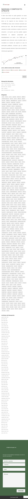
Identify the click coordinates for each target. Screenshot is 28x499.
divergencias (21, 148)
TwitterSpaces (15, 280)
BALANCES (12, 113)
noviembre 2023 (4, 374)
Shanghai (22, 253)
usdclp (4, 290)
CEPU (22, 135)
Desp (21, 147)
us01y (9, 286)
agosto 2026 (3, 317)
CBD (17, 134)
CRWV (20, 143)
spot (7, 264)
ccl (21, 134)
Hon (7, 191)
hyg (13, 193)
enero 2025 (3, 350)
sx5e (12, 267)
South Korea (5, 262)
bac (3, 113)
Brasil (4, 126)
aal (10, 96)
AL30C (8, 102)
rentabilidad (14, 245)
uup (23, 295)
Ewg (22, 169)
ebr (12, 154)
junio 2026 (3, 320)
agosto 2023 (3, 379)
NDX (4, 223)
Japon (4, 202)
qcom (23, 241)
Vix (17, 299)
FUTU (17, 178)
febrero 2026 (3, 327)
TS (12, 279)
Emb (17, 158)
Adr (3, 100)
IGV (18, 195)
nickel (21, 223)
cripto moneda (6, 143)
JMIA (15, 202)
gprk (9, 188)
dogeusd (12, 150)
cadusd (9, 132)
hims (17, 189)
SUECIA (20, 266)
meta (9, 215)
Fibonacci (5, 174)
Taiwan (4, 269)
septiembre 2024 (4, 356)
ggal (17, 184)
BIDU (3, 121)
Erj (20, 161)
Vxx (7, 303)
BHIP (17, 119)
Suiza (4, 267)
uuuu (3, 297)
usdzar (14, 295)
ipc (12, 199)
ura (15, 284)
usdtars (15, 294)
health (12, 189)
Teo (19, 273)
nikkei (9, 225)
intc (3, 199)
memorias (16, 214)
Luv (7, 210)
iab (21, 193)
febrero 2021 (3, 431)
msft (24, 219)
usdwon (9, 295)
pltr (12, 240)
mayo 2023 (3, 384)
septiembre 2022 (4, 398)
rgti (3, 247)
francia (18, 176)
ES (23, 161)
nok (22, 225)
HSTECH (4, 193)
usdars (4, 288)
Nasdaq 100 (13, 221)
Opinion (17, 230)
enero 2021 (3, 433)
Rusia (22, 249)
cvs (17, 145)
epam (7, 161)
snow (19, 258)
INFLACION (15, 197)
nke (17, 225)
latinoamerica (13, 206)
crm (12, 143)
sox (10, 262)
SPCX (3, 264)
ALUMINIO (15, 104)
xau (11, 305)
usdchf (21, 288)
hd (8, 189)
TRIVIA (8, 279)
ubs (16, 282)
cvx (21, 145)
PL (3, 240)
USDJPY (4, 292)
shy (14, 254)
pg (24, 238)
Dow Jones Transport (17, 152)
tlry (17, 275)
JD (8, 202)
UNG (3, 284)
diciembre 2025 (4, 331)
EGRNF (13, 158)
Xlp (3, 307)
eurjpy (18, 167)
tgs (9, 275)
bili (8, 121)
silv (10, 256)
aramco (12, 108)
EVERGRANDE (17, 169)
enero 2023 (3, 391)
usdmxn (15, 292)
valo (14, 297)
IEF (11, 195)
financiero (12, 174)
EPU (12, 161)
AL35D (18, 102)
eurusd (10, 169)
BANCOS (4, 115)
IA (17, 193)
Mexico (4, 217)
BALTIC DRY (18, 113)
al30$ (3, 102)
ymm (20, 308)
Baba (24, 111)
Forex (13, 176)
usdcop (14, 290)
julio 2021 (3, 422)
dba (11, 147)
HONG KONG (13, 191)
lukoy (3, 210)
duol (3, 154)
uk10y (24, 282)
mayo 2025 (3, 343)
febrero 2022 (3, 410)
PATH (24, 234)
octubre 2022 (3, 396)
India (3, 197)
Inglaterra (22, 197)
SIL (3, 256)
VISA (8, 299)
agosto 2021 (3, 420)
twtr (21, 280)
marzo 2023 (3, 388)
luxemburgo (13, 210)
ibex (3, 195)
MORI (3, 219)
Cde (3, 135)
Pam (15, 234)
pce (11, 236)
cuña (13, 145)
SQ (22, 264)
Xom (11, 307)
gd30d (14, 182)
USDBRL (15, 288)
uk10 (19, 282)
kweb (4, 206)
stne (15, 266)
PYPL (18, 241)
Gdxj (12, 184)
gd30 (9, 182)
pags (24, 232)
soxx (14, 262)
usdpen (20, 292)
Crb (11, 141)
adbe (19, 98)
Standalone (9, 266)
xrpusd (4, 308)
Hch (3, 189)
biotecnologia (18, 121)
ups (11, 284)
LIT (10, 208)
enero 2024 (3, 370)
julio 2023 (3, 381)
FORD (8, 176)
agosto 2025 (3, 337)
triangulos (21, 277)
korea (19, 204)
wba (19, 303)
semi (7, 253)
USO (19, 295)
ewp (11, 171)
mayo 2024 (3, 363)
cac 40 (4, 132)
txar (3, 282)
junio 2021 (3, 424)
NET (13, 223)
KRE (23, 204)
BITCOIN (4, 122)
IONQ (7, 199)
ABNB (23, 96)
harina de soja (22, 188)
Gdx (8, 184)
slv (3, 258)
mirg (9, 217)
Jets (12, 202)
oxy (14, 232)
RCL (19, 243)
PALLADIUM (9, 234)
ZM (8, 310)
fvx (3, 180)
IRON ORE (20, 199)
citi (22, 137)
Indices (6, 67)
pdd (15, 236)
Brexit (14, 126)
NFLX (17, 223)
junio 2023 (3, 382)
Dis (15, 148)
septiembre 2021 (4, 419)
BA (19, 111)
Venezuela (19, 297)
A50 (6, 96)
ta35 (19, 267)
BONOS (8, 124)
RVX (11, 251)
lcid (19, 206)
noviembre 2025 (4, 332)
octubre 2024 (3, 355)
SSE (3, 266)
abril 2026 (3, 324)
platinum (7, 240)
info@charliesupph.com (11, 447)
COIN (9, 139)
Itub (16, 201)
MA (18, 210)
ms (16, 219)
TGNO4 (4, 275)
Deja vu (16, 147)
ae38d (8, 100)
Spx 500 (12, 264)
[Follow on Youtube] (12, 451)
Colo (13, 139)
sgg (17, 253)
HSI (24, 191)
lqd (24, 208)
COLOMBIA (18, 139)
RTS (14, 249)
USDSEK (9, 294)
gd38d (3, 184)
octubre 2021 (3, 417)
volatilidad (5, 301)
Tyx (11, 282)
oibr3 (8, 230)
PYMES (13, 241)
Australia (22, 109)
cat (13, 134)
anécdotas (18, 106)
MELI (11, 214)
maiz (3, 212)
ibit (7, 195)
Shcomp (4, 254)
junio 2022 (3, 403)
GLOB (7, 186)
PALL (3, 234)
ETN (20, 165)
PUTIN (8, 241)
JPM (7, 204)
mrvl (12, 219)
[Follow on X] (4, 451)
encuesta (14, 160)
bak (7, 113)
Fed (17, 173)
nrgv (12, 227)
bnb (22, 122)
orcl (10, 232)
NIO (13, 225)
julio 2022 (3, 401)
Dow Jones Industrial (7, 152)
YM (16, 308)
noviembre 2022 (4, 395)
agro (19, 100)
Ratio (15, 243)
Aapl (14, 96)
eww (19, 171)
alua (9, 104)
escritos (4, 163)
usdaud (10, 288)
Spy (18, 264)
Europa (4, 169)
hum (9, 193)
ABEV (19, 96)
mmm (13, 217)
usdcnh (9, 290)
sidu (21, 254)
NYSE (17, 228)
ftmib (12, 178)
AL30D (13, 102)
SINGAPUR (20, 256)
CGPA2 (4, 137)
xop (15, 307)
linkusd (24, 206)
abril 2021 (3, 427)
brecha (9, 126)
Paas (19, 232)
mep (22, 214)
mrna (7, 219)
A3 (3, 96)
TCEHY (17, 271)
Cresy (20, 141)
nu (16, 227)
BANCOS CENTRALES (13, 115)
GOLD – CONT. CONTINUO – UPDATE (8, 85)
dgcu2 (3, 148)
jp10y (23, 202)
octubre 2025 (3, 334)
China (14, 137)
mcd (15, 212)
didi (11, 148)
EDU (3, 156)
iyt (24, 201)
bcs (17, 117)
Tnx (3, 277)
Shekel (9, 254)
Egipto (4, 158)
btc (12, 128)
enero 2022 (3, 412)
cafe (14, 132)
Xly (7, 307)
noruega (4, 227)
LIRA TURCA (5, 208)
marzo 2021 (3, 429)
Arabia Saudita (5, 108)
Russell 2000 (5, 251)
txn (7, 282)
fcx (9, 173)
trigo (3, 279)
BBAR (3, 117)
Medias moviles (22, 212)
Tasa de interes (6, 271)
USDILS (19, 290)
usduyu (4, 295)
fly (17, 174)
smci (6, 258)
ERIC (16, 161)
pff (21, 238)
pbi (3, 236)
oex (21, 228)
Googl (4, 188)
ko (15, 204)
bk (14, 122)
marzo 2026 (3, 325)
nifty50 (4, 225)
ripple (17, 247)
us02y (14, 286)
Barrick (21, 115)
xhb (15, 305)
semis (12, 253)
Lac (8, 206)
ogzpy (3, 230)
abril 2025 (3, 344)
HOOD (20, 191)
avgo (3, 111)
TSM (20, 279)
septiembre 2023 (4, 377)
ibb (24, 193)
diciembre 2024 (4, 351)
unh (7, 284)
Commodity (5, 141)
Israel (8, 201)
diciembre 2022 (4, 393)
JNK (19, 202)
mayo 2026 (3, 322)
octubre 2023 (3, 375)
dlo (3, 150)
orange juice (5, 232)
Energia (20, 160)
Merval (4, 215)
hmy (3, 191)
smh (11, 258)
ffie (21, 173)
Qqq (4, 243)
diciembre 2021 (4, 413)
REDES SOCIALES (6, 245)
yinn (12, 308)
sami (15, 251)
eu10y (3, 167)
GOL (16, 186)
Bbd (8, 117)
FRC (23, 176)
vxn (3, 303)
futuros (22, 178)
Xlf (23, 305)
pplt (3, 241)
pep (19, 236)
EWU (15, 171)
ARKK (8, 109)
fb (6, 173)
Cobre (4, 139)
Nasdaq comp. (11, 67)
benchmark (11, 119)
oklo (12, 230)
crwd (16, 143)
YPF (3, 310)
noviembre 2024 (4, 353)
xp (19, 307)
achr (11, 98)
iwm (20, 201)
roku (3, 249)
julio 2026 (3, 318)
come (24, 139)
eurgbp (8, 167)
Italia (12, 201)
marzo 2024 (3, 367)
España (9, 163)
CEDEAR (16, 135)
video (4, 299)
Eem (17, 156)
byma (14, 130)
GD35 (18, 182)
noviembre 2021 (4, 415)
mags (22, 210)
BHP (21, 119)
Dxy (8, 154)
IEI (15, 195)
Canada (24, 132)
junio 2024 (3, 362)
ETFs (4, 165)
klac (11, 204)
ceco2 (11, 135)
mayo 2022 (3, 405)
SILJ (6, 256)
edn (23, 154)
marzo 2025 (3, 346)
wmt (23, 303)
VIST (13, 299)
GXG (16, 188)
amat (20, 104)
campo (18, 132)
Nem (8, 223)
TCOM (22, 271)
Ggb (22, 184)
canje (3, 134)
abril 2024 (3, 365)
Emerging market (6, 160)
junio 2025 (3, 341)
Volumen (11, 301)
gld (3, 186)
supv (8, 267)
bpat (19, 124)
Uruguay (4, 286)
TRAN (8, 277)
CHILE (8, 137)
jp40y (3, 204)
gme (11, 186)
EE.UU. (3, 67)
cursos (8, 145)
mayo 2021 (3, 426)
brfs (18, 126)
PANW (20, 234)
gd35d (23, 182)
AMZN (8, 106)
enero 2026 (3, 329)
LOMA (20, 208)
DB (7, 147)
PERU (23, 236)
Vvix (17, 301)
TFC (23, 273)
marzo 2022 (3, 408)
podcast (18, 240)
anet (13, 106)
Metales (15, 215)
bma (18, 122)
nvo (3, 228)
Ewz (24, 171)
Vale (10, 297)
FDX (13, 173)
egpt (8, 158)
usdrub (4, 294)
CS (24, 143)
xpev (23, 307)
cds (7, 135)
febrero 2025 (3, 348)
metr (20, 215)
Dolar (17, 150)
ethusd (16, 165)
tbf (12, 271)
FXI (11, 180)
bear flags (5, 119)
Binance (12, 121)
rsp (7, 249)
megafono (5, 214)
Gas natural (17, 180)
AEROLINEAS (14, 100)
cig (18, 137)
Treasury (14, 277)
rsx (11, 249)
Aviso (8, 111)
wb (15, 303)
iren (15, 199)
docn (7, 150)
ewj (7, 171)
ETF (21, 163)
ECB (15, 154)
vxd (21, 301)
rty (18, 249)
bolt (3, 124)
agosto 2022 (3, 400)
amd (3, 106)
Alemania (4, 104)
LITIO (15, 208)
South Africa (16, 260)
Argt (4, 109)
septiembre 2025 (4, 336)
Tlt (20, 275)
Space (23, 262)
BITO (9, 122)
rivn (21, 247)
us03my (20, 286)
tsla (16, 279)
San (19, 251)
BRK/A (23, 126)
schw (3, 253)
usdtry (20, 294)
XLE (19, 305)
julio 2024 (3, 360)
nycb (7, 228)
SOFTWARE (5, 260)
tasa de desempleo (15, 269)
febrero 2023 (3, 389)
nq (9, 227)
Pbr (7, 236)
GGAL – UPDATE (4, 88)
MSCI (19, 219)
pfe (16, 238)
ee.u (7, 156)
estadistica (16, 163)
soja (10, 260)
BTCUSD (18, 128)
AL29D (24, 100)
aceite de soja (5, 98)
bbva (12, 117)
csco (3, 145)
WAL (11, 303)
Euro (23, 167)
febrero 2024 (3, 369)
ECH (19, 154)
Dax (3, 147)
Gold (21, 186)
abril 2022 (3, 407)
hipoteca (22, 189)
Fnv (24, 174)
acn (15, 98)
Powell (23, 240)
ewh (3, 171)
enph (3, 161)
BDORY (21, 117)
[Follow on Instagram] (6, 451)
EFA (22, 156)
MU (8, 221)
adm (23, 98)
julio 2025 (3, 339)
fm (21, 174)
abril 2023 (3, 386)
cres (15, 141)
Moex (18, 217)
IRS (3, 201)
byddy (10, 130)
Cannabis (8, 134)
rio (14, 247)
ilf (22, 195)
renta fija (20, 245)
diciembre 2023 (4, 372)
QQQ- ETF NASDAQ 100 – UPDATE (7, 83)
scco (23, 251)
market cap (10, 212)
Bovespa (14, 124)
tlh (13, 275)
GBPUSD (4, 182)
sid (17, 254)
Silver (15, 256)
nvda (21, 227)
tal (9, 269)
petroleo (11, 238)
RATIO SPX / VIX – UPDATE (6, 86)
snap (15, 258)
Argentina (18, 108)
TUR (3, 280)
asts (13, 109)
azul (12, 111)
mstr (3, 221)
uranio (19, 284)
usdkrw (9, 292)
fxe (7, 180)
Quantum (9, 243)
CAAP (23, 130)
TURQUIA (8, 280)
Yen (8, 308)
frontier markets (5, 178)
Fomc (3, 176)
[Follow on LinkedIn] (9, 451)
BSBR (8, 128)
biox (24, 121)
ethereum (10, 165)
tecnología (17, 67)
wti (3, 305)
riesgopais (8, 247)
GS (13, 188)
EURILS (13, 167)
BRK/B (4, 128)
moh (22, 217)
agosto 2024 (3, 358)
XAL (7, 305)
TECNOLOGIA (5, 273)
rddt (23, 243)
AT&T (17, 109)
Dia (8, 148)
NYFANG (12, 228)
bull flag (4, 130)
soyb (18, 262)
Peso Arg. (5, 238)
